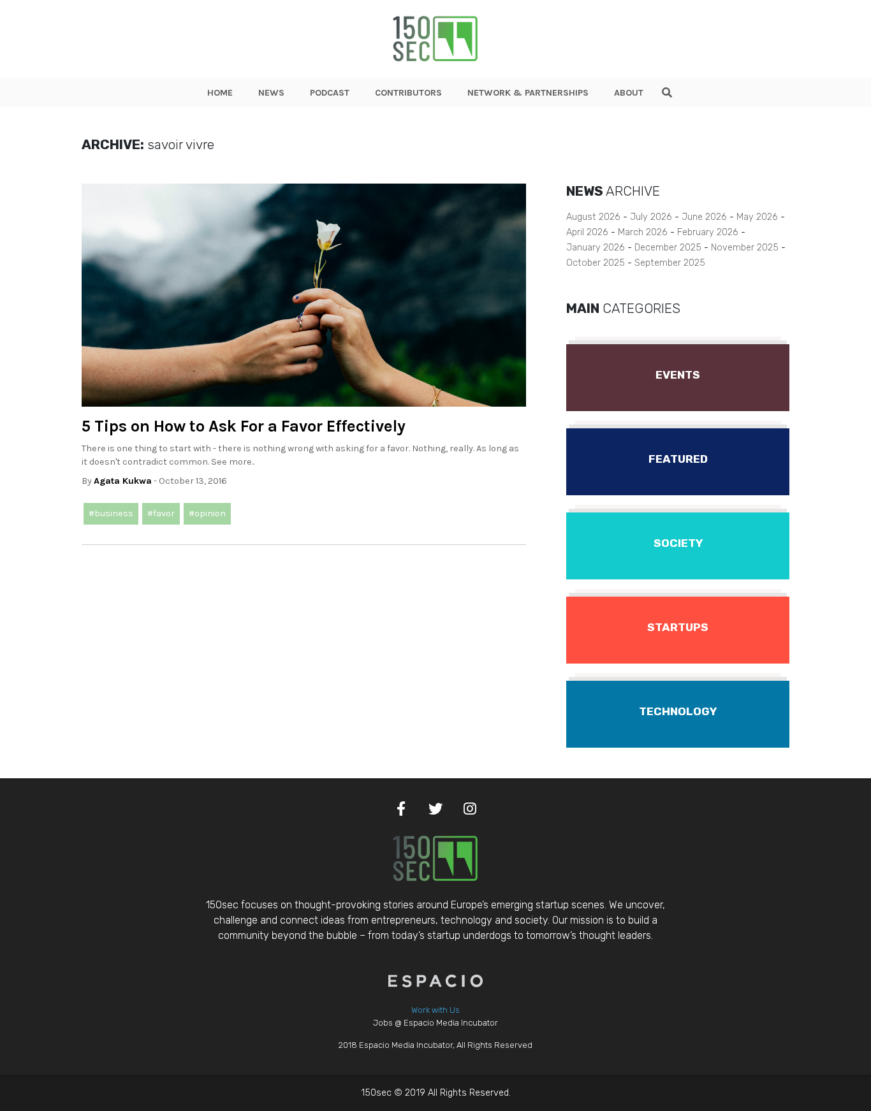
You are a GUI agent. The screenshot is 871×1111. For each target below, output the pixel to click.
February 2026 (707, 232)
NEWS (271, 92)
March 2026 (643, 232)
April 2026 (587, 232)
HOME (220, 92)
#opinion (207, 513)
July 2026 (651, 217)
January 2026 (595, 247)
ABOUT (628, 92)
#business (111, 513)
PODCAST (329, 92)
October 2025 (595, 263)
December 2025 (667, 247)
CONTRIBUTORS (408, 92)
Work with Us (435, 1010)
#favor (161, 513)
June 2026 (704, 217)
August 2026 (593, 217)
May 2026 (757, 217)
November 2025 (745, 247)
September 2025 (669, 263)
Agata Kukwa (123, 481)
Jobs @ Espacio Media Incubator (435, 1022)
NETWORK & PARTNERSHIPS (528, 92)
